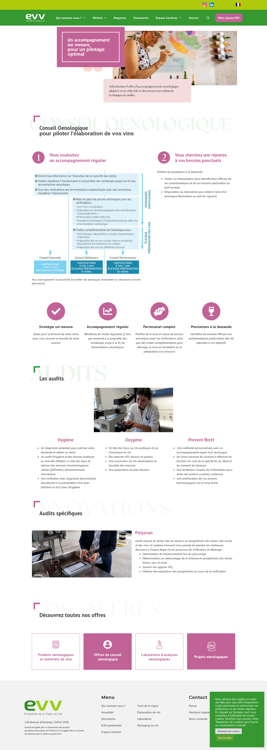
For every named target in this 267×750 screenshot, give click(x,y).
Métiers (98, 18)
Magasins (120, 18)
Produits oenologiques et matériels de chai (56, 656)
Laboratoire (144, 719)
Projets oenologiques (211, 656)
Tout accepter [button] (225, 737)
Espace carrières (111, 732)
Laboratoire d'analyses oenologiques (159, 656)
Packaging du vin (148, 725)
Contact (194, 18)
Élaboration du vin (148, 712)
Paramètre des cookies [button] (228, 731)
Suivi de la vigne (147, 706)
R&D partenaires (111, 725)
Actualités (107, 712)
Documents (141, 18)
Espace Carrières (167, 18)
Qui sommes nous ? (69, 18)
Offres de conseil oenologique (107, 656)
